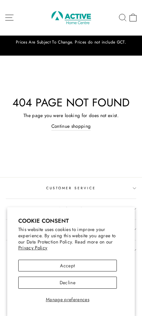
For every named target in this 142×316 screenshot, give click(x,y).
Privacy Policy (33, 247)
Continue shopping (71, 126)
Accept (67, 265)
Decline (67, 282)
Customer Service (71, 188)
